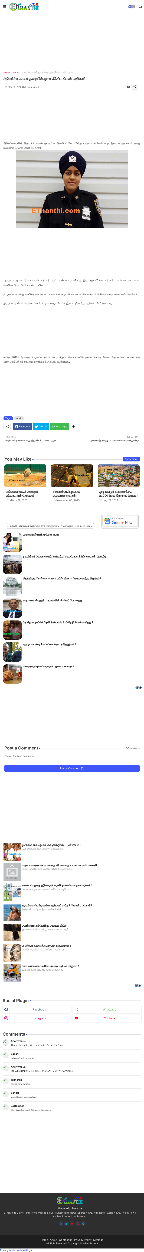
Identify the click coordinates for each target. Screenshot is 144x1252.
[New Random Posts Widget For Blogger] (138, 687)
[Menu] (4, 6)
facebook (39, 1009)
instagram (39, 1018)
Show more (131, 459)
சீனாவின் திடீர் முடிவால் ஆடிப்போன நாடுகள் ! (66, 493)
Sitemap (98, 1239)
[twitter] (66, 1223)
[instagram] (78, 1223)
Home (7, 72)
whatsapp (109, 1009)
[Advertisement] (72, 116)
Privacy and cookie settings (16, 1250)
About (53, 1239)
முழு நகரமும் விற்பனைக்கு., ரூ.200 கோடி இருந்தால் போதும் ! (118, 493)
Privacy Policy (82, 1239)
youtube (109, 1018)
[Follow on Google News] (120, 525)
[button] (131, 6)
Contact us (65, 1239)
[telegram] (83, 1223)
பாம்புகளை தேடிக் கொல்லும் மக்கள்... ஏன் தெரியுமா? (22, 493)
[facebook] (61, 1223)
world (15, 72)
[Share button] (73, 426)
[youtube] (72, 1223)
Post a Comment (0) (72, 768)
